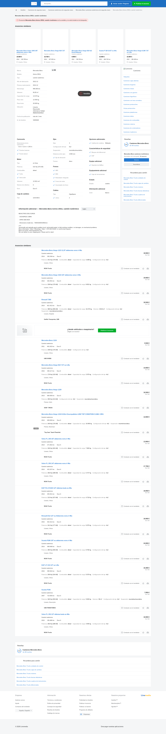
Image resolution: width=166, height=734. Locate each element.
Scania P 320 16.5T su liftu (108, 50)
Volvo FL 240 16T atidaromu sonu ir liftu (56, 439)
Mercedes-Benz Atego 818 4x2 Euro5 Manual (82, 51)
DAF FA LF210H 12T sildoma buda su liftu (57, 488)
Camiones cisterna (129, 124)
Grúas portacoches (129, 108)
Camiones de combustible (131, 120)
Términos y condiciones (54, 700)
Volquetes (126, 77)
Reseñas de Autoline (53, 710)
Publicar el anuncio (107, 330)
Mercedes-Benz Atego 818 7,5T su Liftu (56, 365)
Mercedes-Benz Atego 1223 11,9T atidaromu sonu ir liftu (62, 250)
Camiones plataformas (130, 112)
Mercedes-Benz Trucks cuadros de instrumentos (134, 195)
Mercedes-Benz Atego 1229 (51, 389)
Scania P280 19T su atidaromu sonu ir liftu (57, 540)
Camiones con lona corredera (133, 100)
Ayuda (17, 703)
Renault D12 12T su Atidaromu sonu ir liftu (57, 516)
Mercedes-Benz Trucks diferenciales (135, 200)
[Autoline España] (22, 3)
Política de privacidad (53, 703)
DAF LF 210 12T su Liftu (50, 565)
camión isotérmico (38, 77)
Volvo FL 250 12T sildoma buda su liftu (56, 614)
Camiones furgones (129, 84)
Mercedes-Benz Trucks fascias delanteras (136, 191)
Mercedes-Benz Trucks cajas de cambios (136, 183)
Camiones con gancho (130, 92)
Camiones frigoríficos (130, 96)
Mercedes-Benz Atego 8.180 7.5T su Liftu (138, 51)
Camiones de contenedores (132, 128)
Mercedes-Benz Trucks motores (133, 187)
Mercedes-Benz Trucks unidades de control (135, 178)
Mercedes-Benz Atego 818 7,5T (54, 50)
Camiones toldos (129, 116)
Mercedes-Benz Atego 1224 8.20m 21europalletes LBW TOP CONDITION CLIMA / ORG (73, 414)
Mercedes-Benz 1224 (49, 340)
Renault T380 (46, 299)
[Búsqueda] (42, 3)
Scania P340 (46, 590)
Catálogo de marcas (53, 713)
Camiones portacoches (131, 104)
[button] (143, 268)
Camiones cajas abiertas (131, 80)
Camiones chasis (129, 88)
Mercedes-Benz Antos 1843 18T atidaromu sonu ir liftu (27, 51)
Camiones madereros (130, 132)
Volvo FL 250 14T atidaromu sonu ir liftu (56, 463)
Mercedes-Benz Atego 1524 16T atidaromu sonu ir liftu (61, 275)
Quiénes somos (20, 700)
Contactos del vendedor (22, 706)
